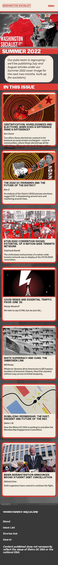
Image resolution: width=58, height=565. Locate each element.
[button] (51, 6)
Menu (51, 6)
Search (7, 539)
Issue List (9, 527)
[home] (23, 5)
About (6, 521)
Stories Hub (10, 533)
